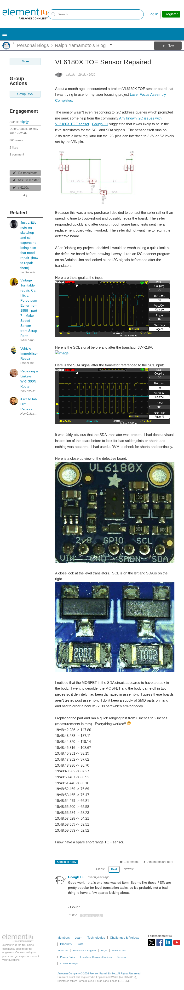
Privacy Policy (67, 957)
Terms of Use (119, 950)
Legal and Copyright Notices (96, 957)
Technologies (96, 937)
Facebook (159, 942)
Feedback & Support (84, 950)
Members (64, 937)
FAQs (104, 950)
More (14, 44)
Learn (78, 937)
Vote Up (70, 915)
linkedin (168, 942)
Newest (128, 869)
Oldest (100, 869)
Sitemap (121, 957)
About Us (63, 950)
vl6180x (23, 187)
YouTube (176, 942)
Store (80, 944)
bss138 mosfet (28, 180)
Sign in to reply (66, 862)
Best (114, 869)
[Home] (25, 14)
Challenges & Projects (124, 937)
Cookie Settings (69, 963)
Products (66, 944)
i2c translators (28, 173)
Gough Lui (100, 124)
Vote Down (76, 915)
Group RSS (25, 94)
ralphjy (24, 122)
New (171, 45)
